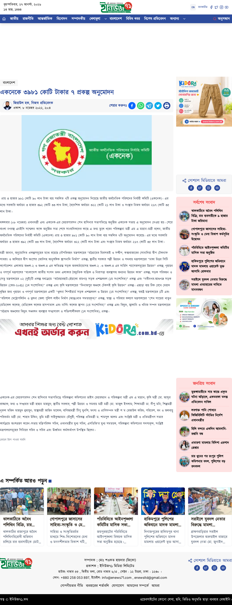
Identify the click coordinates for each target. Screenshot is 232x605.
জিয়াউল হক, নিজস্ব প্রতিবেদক (33, 103)
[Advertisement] (109, 48)
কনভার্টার (202, 7)
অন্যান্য (174, 18)
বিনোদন (62, 18)
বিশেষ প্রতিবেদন (155, 18)
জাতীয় (14, 18)
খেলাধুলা (95, 18)
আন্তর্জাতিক (45, 18)
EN (193, 7)
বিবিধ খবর (133, 18)
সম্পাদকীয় (78, 18)
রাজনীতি (28, 18)
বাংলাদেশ (116, 18)
